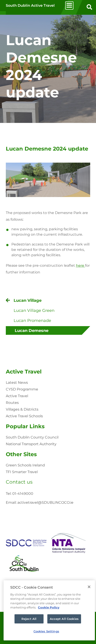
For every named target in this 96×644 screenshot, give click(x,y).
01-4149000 (22, 493)
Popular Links (25, 426)
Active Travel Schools (24, 416)
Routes (12, 403)
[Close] (89, 586)
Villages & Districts (22, 409)
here (80, 265)
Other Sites (21, 454)
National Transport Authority (31, 444)
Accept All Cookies (64, 619)
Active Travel (24, 371)
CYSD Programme (22, 389)
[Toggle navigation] (69, 5)
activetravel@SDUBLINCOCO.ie (45, 502)
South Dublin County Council (32, 437)
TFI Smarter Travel (22, 472)
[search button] (89, 7)
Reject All (28, 619)
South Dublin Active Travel (30, 5)
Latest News (17, 382)
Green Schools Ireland (25, 465)
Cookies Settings (46, 631)
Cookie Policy (48, 607)
